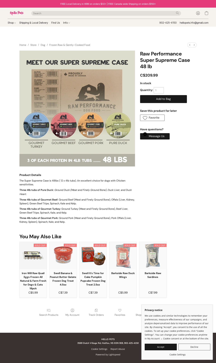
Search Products (48, 315)
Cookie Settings (99, 348)
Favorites (120, 315)
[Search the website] (177, 13)
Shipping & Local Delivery (33, 22)
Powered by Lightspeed (108, 354)
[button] (16, 13)
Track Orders (96, 315)
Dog (43, 45)
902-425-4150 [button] (168, 22)
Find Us (55, 22)
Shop (11, 22)
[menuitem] (190, 45)
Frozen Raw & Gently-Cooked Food (69, 45)
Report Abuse (118, 348)
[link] (177, 353)
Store (33, 45)
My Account (72, 315)
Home (22, 45)
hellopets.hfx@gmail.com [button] (194, 22)
